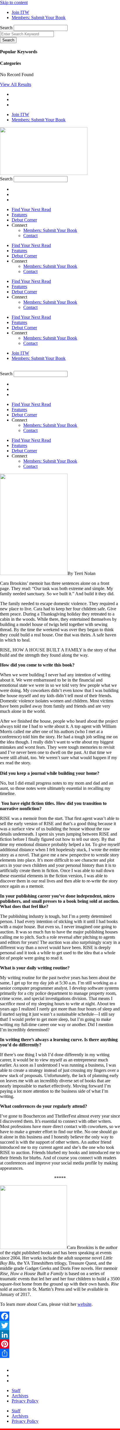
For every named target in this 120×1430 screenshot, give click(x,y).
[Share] (60, 1353)
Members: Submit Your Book (50, 230)
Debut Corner (24, 219)
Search (6, 27)
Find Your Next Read (31, 209)
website (84, 1304)
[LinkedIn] (60, 1334)
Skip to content (14, 2)
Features (19, 214)
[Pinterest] (60, 1344)
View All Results (15, 84)
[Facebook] (60, 1316)
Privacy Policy (25, 1400)
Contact (30, 235)
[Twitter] (60, 1325)
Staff (16, 1390)
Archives (20, 1395)
